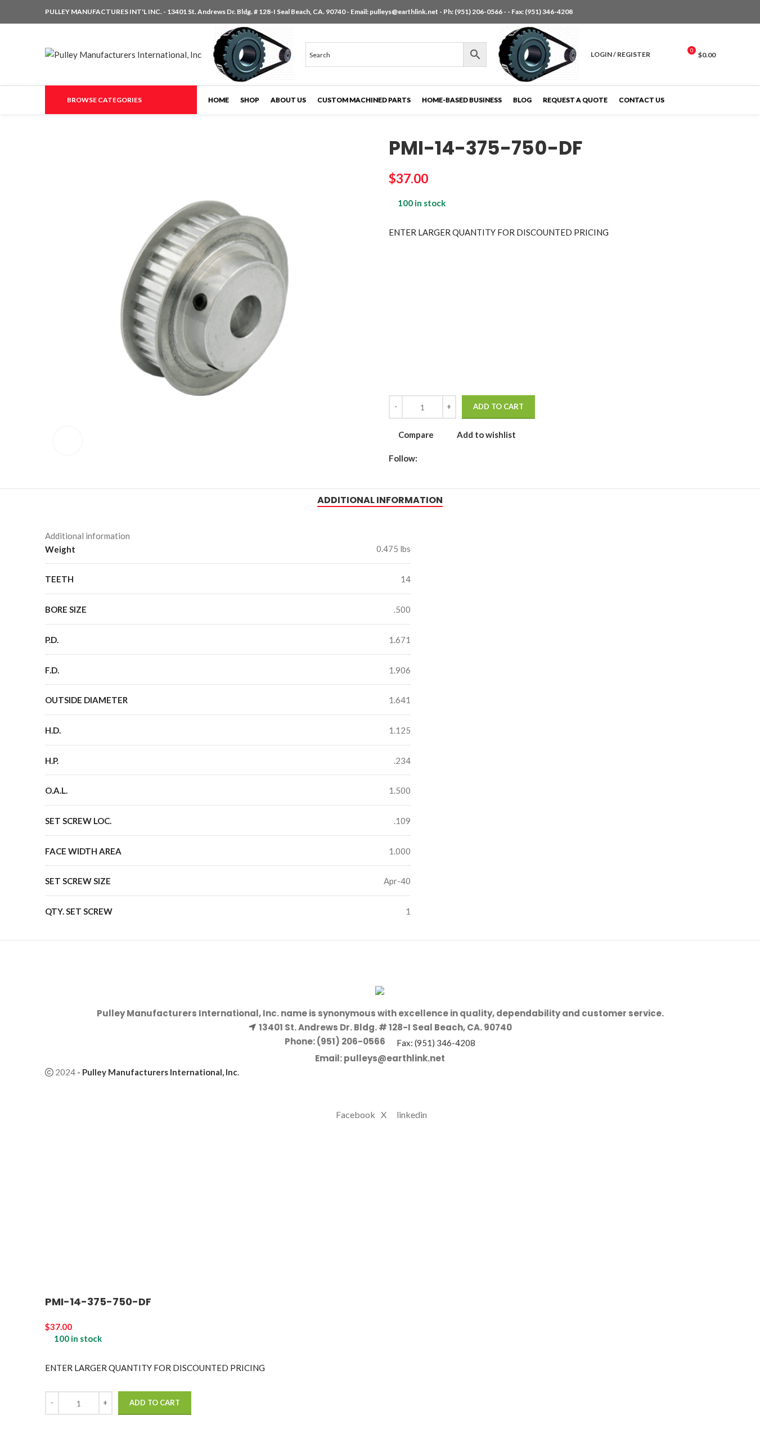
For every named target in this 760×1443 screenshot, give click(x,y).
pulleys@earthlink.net (404, 11)
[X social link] (695, 12)
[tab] (380, 500)
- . (158, 1072)
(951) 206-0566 (479, 11)
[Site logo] (123, 53)
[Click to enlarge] (67, 441)
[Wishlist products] (666, 54)
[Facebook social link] (682, 12)
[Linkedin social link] (709, 12)
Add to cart (498, 406)
